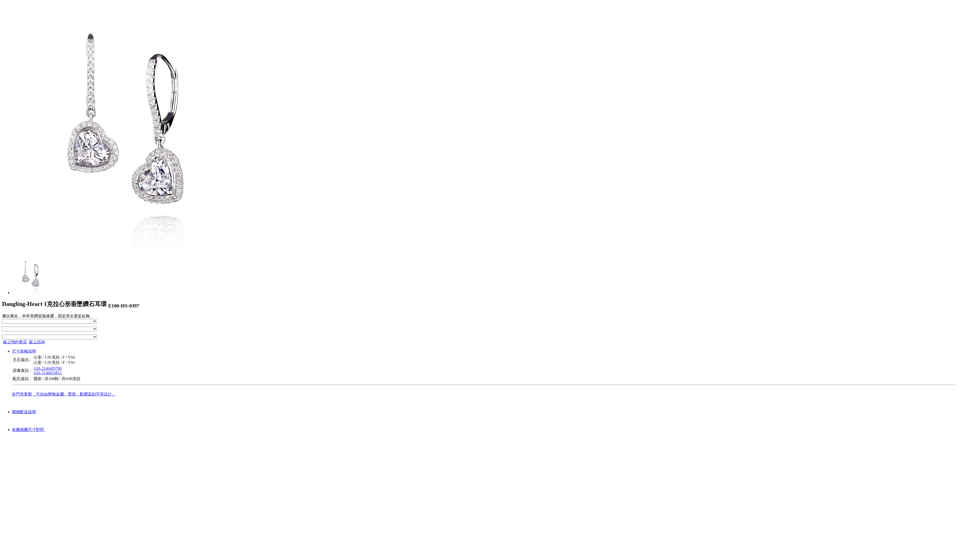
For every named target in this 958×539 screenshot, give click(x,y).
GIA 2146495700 (48, 368)
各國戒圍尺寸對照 (28, 429)
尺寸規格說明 (24, 351)
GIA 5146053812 (48, 373)
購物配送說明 (24, 412)
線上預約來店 (15, 342)
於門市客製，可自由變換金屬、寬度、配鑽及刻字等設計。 (64, 394)
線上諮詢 (37, 342)
